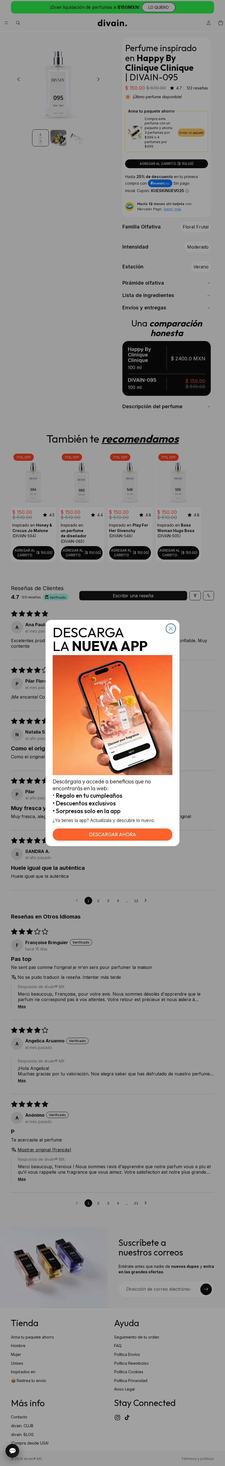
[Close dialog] (171, 628)
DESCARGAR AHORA (112, 834)
